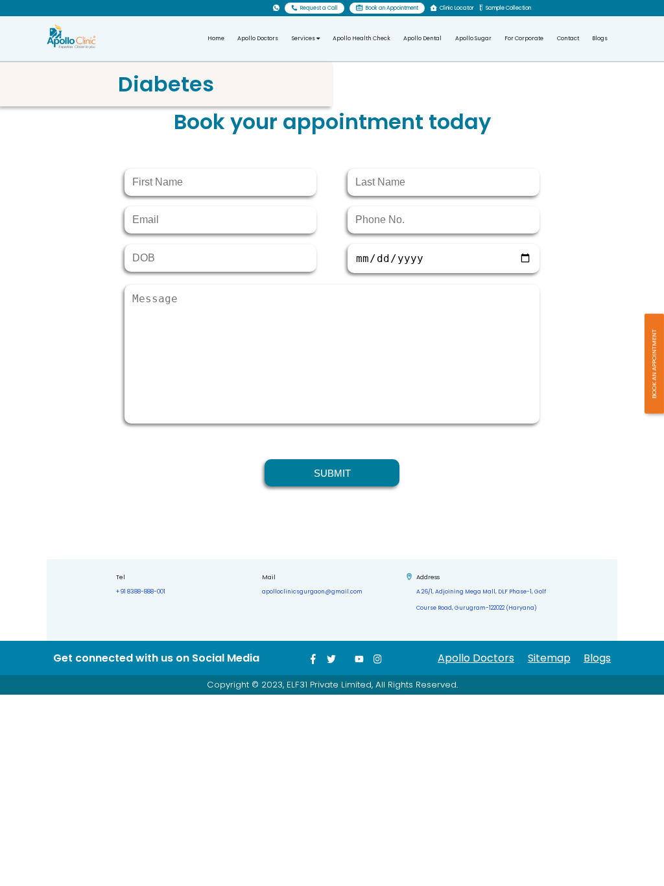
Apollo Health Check (361, 38)
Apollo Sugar (473, 38)
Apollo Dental (422, 38)
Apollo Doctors (257, 38)
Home (216, 38)
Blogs (600, 38)
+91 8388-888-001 (140, 591)
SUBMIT (332, 473)
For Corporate (523, 38)
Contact (568, 38)
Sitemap (549, 658)
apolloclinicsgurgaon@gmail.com (312, 591)
